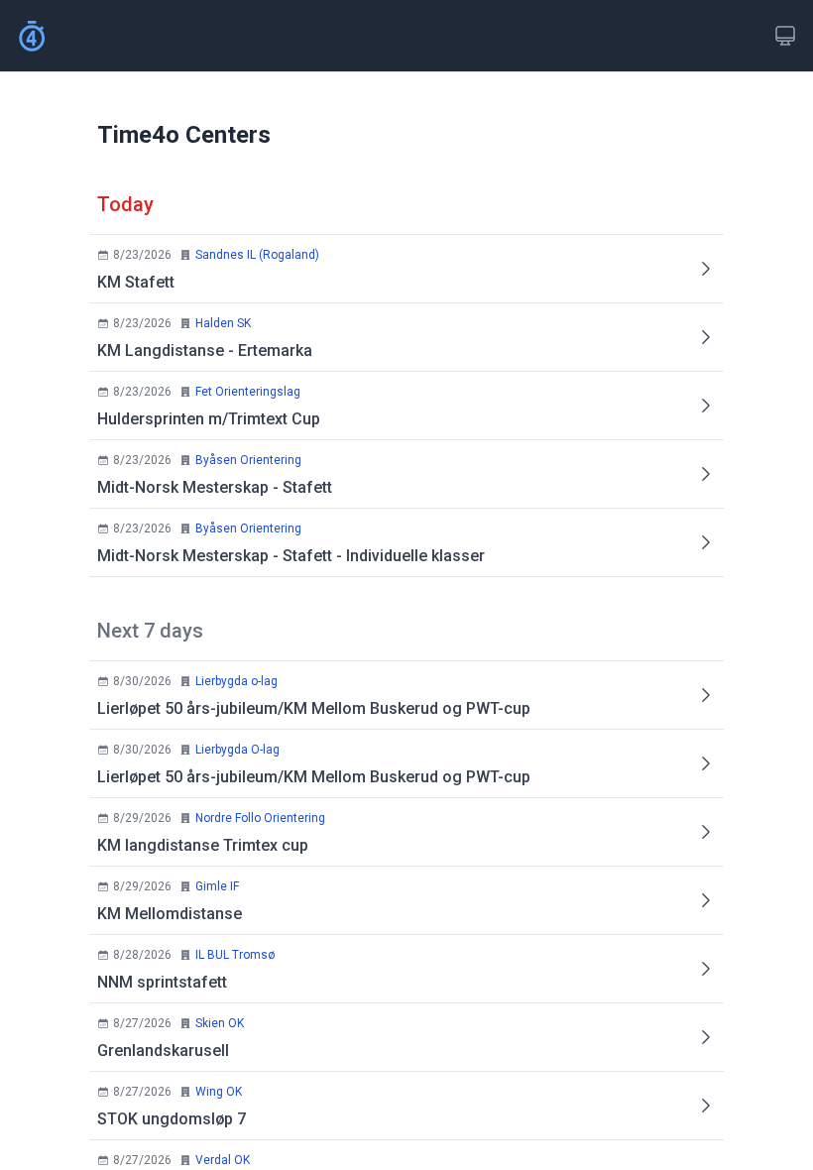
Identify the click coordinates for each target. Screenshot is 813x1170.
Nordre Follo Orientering (260, 818)
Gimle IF (217, 886)
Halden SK (223, 323)
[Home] (32, 36)
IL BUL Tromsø (235, 955)
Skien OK (219, 1023)
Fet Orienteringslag (247, 392)
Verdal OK (222, 1160)
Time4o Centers (184, 135)
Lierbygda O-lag (237, 750)
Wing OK (218, 1092)
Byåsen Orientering (248, 460)
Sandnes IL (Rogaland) (257, 255)
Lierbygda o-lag (236, 681)
